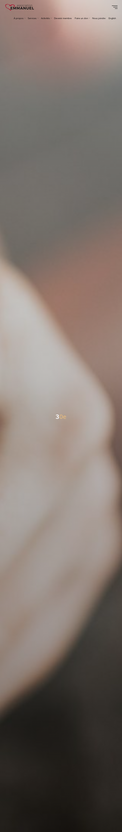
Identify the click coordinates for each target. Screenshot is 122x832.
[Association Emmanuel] (20, 7)
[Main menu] (115, 7)
